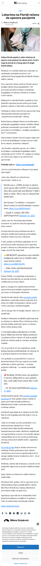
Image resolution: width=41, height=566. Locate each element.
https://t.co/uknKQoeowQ (19, 208)
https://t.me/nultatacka (25, 164)
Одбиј (20, 553)
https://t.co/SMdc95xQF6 (14, 264)
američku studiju (30, 297)
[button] (38, 524)
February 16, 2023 (27, 215)
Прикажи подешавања (20, 559)
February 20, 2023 (11, 271)
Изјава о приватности (20, 563)
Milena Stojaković (11, 22)
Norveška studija (8, 447)
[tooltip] (2, 513)
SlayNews (15, 506)
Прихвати (20, 547)
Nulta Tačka (6, 506)
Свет (20, 11)
